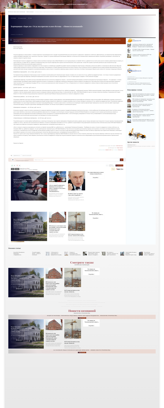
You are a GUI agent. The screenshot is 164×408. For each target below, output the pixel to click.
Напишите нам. (120, 149)
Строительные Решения (56, 4)
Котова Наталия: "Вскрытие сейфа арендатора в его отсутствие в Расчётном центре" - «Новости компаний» (139, 83)
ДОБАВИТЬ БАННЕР (18, 241)
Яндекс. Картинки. (120, 147)
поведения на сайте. (108, 149)
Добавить (111, 165)
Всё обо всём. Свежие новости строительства (16, 11)
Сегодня (44, 4)
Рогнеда (13, 18)
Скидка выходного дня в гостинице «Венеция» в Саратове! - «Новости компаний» (140, 78)
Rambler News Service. (119, 145)
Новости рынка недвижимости (76, 4)
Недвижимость (16, 155)
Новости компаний (29, 11)
